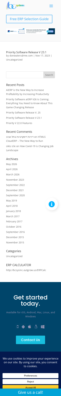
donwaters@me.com (21, 55)
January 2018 (13, 211)
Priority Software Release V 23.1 (26, 52)
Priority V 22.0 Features (19, 123)
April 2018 (12, 205)
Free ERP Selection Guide (29, 19)
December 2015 (15, 237)
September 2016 (15, 232)
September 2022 (15, 185)
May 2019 (11, 200)
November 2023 (15, 179)
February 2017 (14, 221)
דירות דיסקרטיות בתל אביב (20, 136)
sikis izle (11, 146)
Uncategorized (14, 59)
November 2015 (15, 242)
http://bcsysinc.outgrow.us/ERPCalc (26, 270)
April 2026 (12, 169)
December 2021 (15, 190)
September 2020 (15, 195)
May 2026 (11, 164)
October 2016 (13, 226)
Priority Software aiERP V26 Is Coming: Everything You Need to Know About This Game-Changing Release (29, 103)
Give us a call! (30, 392)
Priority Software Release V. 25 (23, 112)
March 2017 (12, 216)
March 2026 (12, 174)
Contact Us (30, 339)
